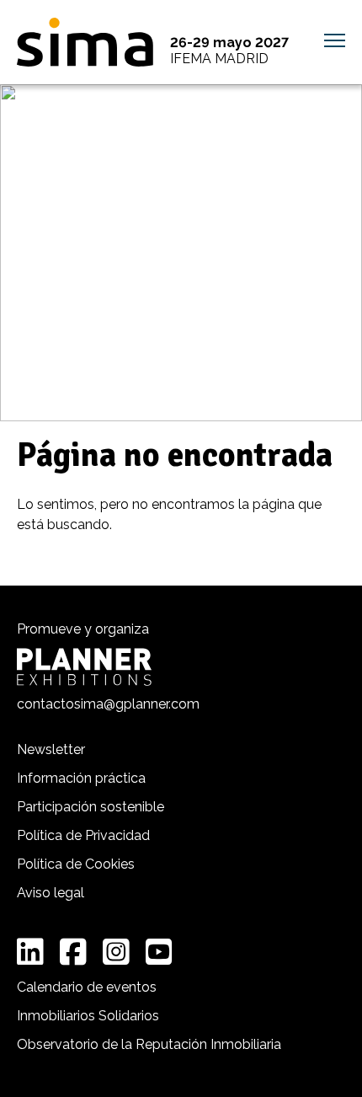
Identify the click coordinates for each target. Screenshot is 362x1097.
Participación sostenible (90, 807)
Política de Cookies (76, 864)
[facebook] (73, 952)
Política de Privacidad (83, 835)
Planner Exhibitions (84, 667)
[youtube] (159, 952)
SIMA (85, 42)
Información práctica (81, 778)
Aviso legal (50, 893)
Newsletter (51, 749)
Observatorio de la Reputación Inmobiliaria (149, 1044)
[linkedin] (30, 952)
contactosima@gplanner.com (108, 704)
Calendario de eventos (87, 987)
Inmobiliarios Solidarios (88, 1016)
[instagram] (116, 952)
